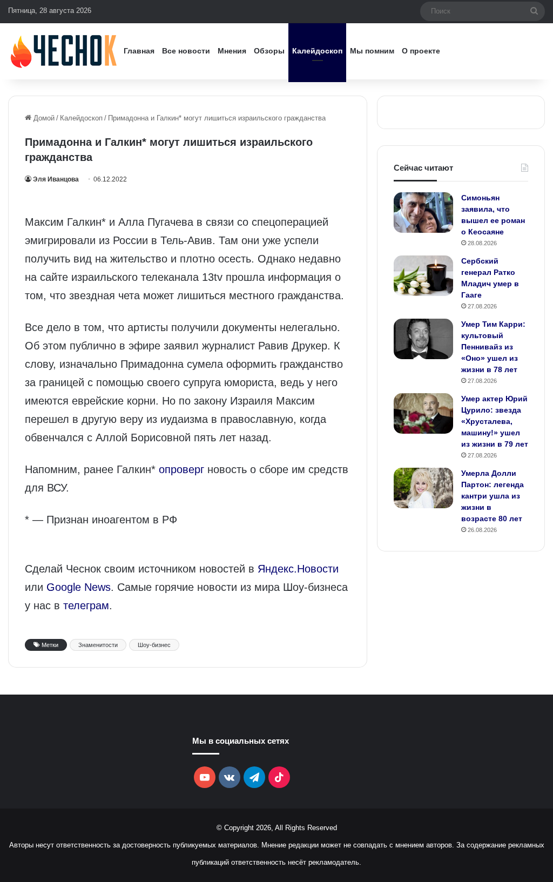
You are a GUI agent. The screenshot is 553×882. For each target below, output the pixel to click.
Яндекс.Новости (298, 569)
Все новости (186, 50)
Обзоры (269, 50)
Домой (43, 118)
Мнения (232, 50)
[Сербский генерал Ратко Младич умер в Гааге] (423, 275)
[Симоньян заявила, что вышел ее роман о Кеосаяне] (423, 212)
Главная (139, 50)
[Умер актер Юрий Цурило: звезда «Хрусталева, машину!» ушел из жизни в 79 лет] (423, 413)
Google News (78, 587)
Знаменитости (98, 645)
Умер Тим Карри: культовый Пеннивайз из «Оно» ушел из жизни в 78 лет (493, 347)
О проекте (421, 50)
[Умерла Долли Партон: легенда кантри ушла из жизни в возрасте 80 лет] (423, 488)
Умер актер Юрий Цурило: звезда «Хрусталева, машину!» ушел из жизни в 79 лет (494, 421)
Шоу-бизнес (154, 645)
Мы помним (372, 50)
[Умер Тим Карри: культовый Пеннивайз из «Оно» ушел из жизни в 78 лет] (423, 339)
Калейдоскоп (317, 50)
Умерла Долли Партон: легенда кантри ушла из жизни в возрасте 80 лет (492, 496)
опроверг (181, 469)
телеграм (86, 605)
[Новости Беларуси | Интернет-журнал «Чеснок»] (64, 51)
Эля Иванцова (56, 179)
